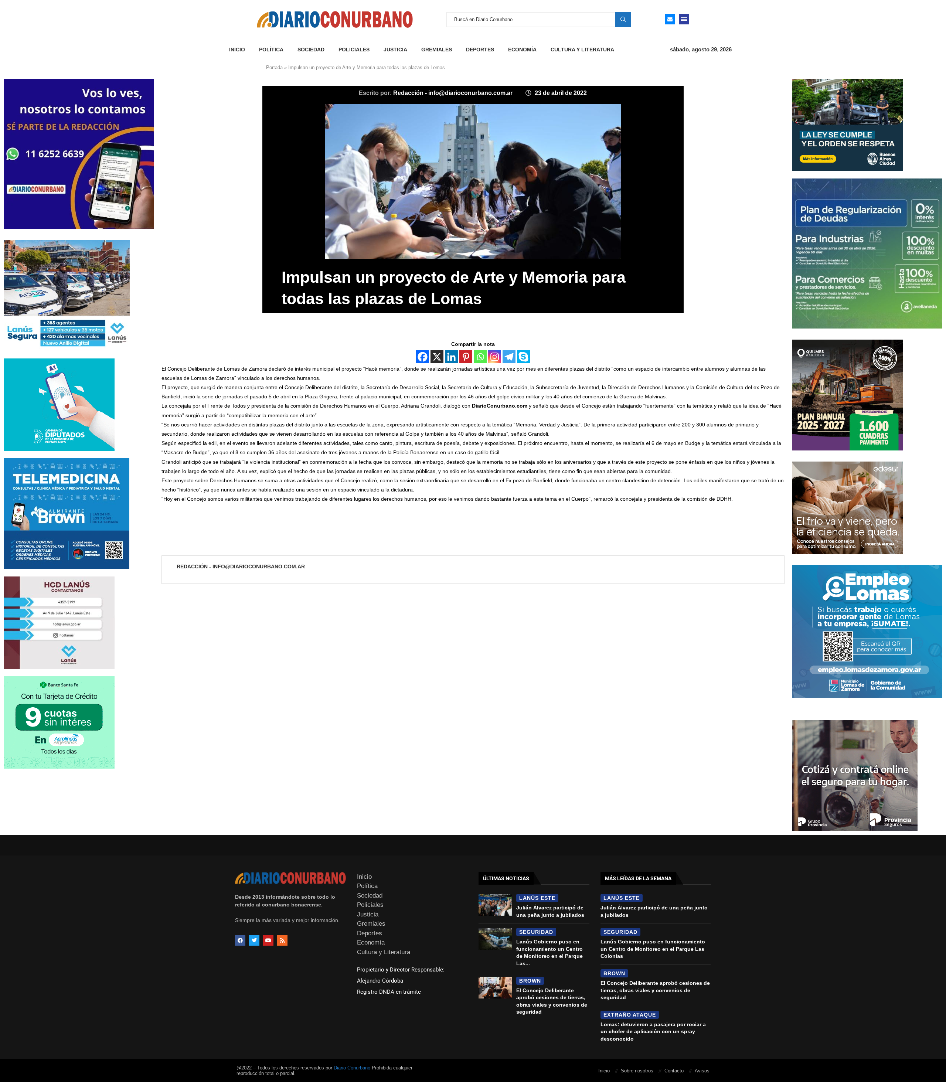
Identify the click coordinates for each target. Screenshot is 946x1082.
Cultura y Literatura (582, 49)
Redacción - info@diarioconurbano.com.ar (453, 93)
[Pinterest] (465, 356)
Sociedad (310, 49)
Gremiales (436, 49)
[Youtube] (268, 940)
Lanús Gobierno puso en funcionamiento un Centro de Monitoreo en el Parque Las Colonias (652, 949)
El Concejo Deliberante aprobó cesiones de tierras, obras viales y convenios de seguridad (655, 990)
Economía (522, 49)
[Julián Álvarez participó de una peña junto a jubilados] (495, 905)
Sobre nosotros (637, 1071)
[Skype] (523, 356)
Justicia (395, 49)
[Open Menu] (684, 19)
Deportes (480, 49)
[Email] (670, 19)
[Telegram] (509, 356)
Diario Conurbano (352, 1068)
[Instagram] (494, 356)
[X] (437, 356)
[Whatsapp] (480, 356)
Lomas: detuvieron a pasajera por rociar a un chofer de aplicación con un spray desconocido (653, 1031)
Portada (274, 67)
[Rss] (282, 940)
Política (271, 49)
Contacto (674, 1071)
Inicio (237, 49)
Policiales (354, 49)
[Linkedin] (451, 356)
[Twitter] (254, 940)
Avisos (702, 1071)
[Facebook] (422, 356)
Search (623, 19)
